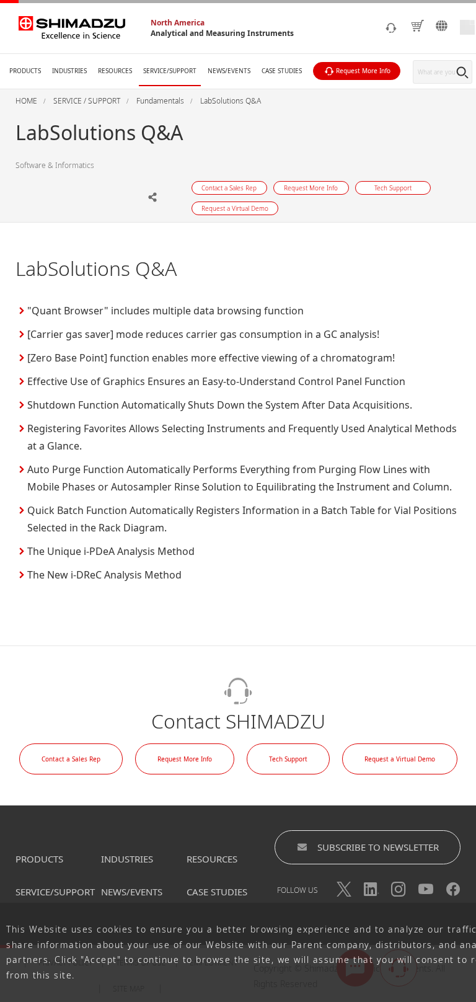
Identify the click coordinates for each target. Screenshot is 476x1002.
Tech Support (288, 759)
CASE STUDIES (217, 891)
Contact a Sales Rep (71, 759)
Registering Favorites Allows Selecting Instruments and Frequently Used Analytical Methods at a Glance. (242, 437)
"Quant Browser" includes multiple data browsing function (165, 310)
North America (178, 22)
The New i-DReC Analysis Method (104, 575)
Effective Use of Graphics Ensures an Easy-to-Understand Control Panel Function (216, 381)
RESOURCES (212, 859)
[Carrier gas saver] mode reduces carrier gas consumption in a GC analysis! (203, 334)
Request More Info (184, 759)
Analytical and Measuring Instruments (222, 33)
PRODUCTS (39, 859)
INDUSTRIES (127, 859)
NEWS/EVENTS (131, 891)
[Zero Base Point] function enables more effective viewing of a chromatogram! (211, 358)
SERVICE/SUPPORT (55, 891)
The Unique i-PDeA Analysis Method (111, 551)
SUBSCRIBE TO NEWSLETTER (378, 847)
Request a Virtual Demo (399, 759)
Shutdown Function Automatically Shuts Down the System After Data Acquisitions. (219, 405)
